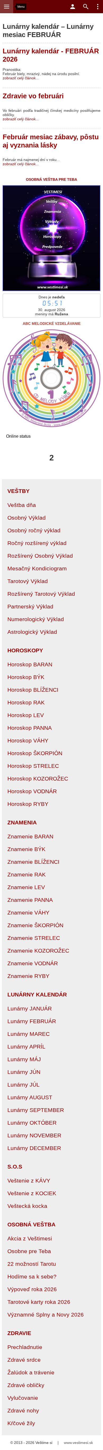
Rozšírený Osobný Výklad (40, 556)
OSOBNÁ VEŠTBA (31, 1224)
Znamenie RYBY (28, 976)
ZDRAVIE (19, 1333)
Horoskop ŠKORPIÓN (34, 753)
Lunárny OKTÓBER (32, 1123)
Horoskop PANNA (29, 728)
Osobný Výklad (26, 518)
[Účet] (72, 6)
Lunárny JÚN (23, 1072)
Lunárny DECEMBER (34, 1148)
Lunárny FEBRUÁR (31, 1021)
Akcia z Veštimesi (29, 1238)
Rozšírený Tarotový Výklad (41, 594)
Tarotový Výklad (27, 581)
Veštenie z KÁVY (28, 1180)
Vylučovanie (22, 1398)
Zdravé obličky (25, 1385)
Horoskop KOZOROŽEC (37, 778)
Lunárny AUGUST (29, 1097)
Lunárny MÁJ (24, 1059)
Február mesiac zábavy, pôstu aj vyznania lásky (51, 141)
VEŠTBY (18, 491)
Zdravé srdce (24, 1360)
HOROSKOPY (25, 650)
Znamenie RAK (26, 874)
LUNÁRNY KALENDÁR (37, 994)
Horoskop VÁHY (27, 740)
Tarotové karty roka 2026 (38, 1302)
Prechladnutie (24, 1347)
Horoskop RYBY (27, 804)
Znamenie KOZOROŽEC (38, 951)
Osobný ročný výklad (33, 530)
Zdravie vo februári (33, 96)
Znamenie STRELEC (33, 938)
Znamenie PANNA (30, 900)
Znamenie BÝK (26, 849)
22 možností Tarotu (31, 1264)
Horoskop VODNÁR (32, 791)
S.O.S (14, 1166)
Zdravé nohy (23, 1410)
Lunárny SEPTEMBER (35, 1110)
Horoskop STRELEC (33, 766)
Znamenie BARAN (30, 836)
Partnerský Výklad (30, 606)
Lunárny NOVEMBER (34, 1135)
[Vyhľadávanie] (85, 6)
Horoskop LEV (25, 715)
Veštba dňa (21, 505)
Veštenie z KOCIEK (31, 1193)
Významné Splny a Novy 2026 (45, 1315)
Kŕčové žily (21, 1423)
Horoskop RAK (26, 702)
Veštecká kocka (27, 1206)
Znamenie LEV (26, 887)
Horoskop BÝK (25, 677)
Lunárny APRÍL (26, 1046)
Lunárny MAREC (28, 1034)
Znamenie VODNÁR (32, 963)
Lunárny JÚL (23, 1085)
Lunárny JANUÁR (29, 1008)
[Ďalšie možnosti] (97, 6)
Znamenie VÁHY (28, 912)
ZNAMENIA (22, 822)
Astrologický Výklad (32, 632)
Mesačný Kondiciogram (37, 568)
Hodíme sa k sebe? (32, 1276)
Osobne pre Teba (29, 1251)
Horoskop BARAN (29, 664)
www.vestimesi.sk (78, 1442)
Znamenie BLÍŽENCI (33, 862)
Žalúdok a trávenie (30, 1372)
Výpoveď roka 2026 (32, 1289)
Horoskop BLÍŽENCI (32, 690)
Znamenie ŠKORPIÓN (35, 925)
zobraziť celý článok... (21, 78)
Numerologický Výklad (35, 619)
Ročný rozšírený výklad (37, 543)
